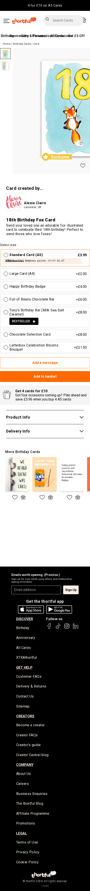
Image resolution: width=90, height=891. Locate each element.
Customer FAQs (29, 676)
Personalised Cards (48, 36)
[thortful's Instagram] (67, 628)
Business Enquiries (32, 794)
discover (24, 619)
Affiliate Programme (32, 813)
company (24, 765)
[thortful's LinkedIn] (75, 628)
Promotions (25, 823)
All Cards (23, 648)
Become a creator (30, 725)
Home (7, 43)
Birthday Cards (22, 43)
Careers (22, 784)
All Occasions (61, 36)
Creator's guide (28, 745)
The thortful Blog (29, 803)
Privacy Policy (28, 852)
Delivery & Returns (31, 686)
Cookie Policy (27, 862)
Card (36, 43)
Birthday (7, 36)
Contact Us (25, 696)
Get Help (24, 667)
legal (21, 833)
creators (25, 716)
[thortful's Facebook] (49, 628)
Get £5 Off (76, 36)
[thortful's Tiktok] (58, 628)
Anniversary (19, 36)
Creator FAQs (27, 735)
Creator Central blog (32, 755)
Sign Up (70, 590)
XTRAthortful (26, 657)
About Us (23, 774)
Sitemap (23, 706)
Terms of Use (27, 842)
